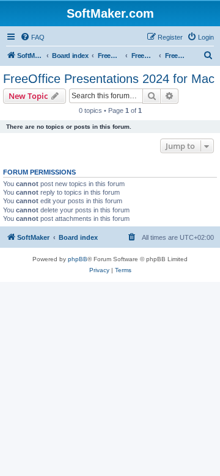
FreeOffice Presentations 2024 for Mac (109, 78)
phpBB (77, 259)
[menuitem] (32, 37)
